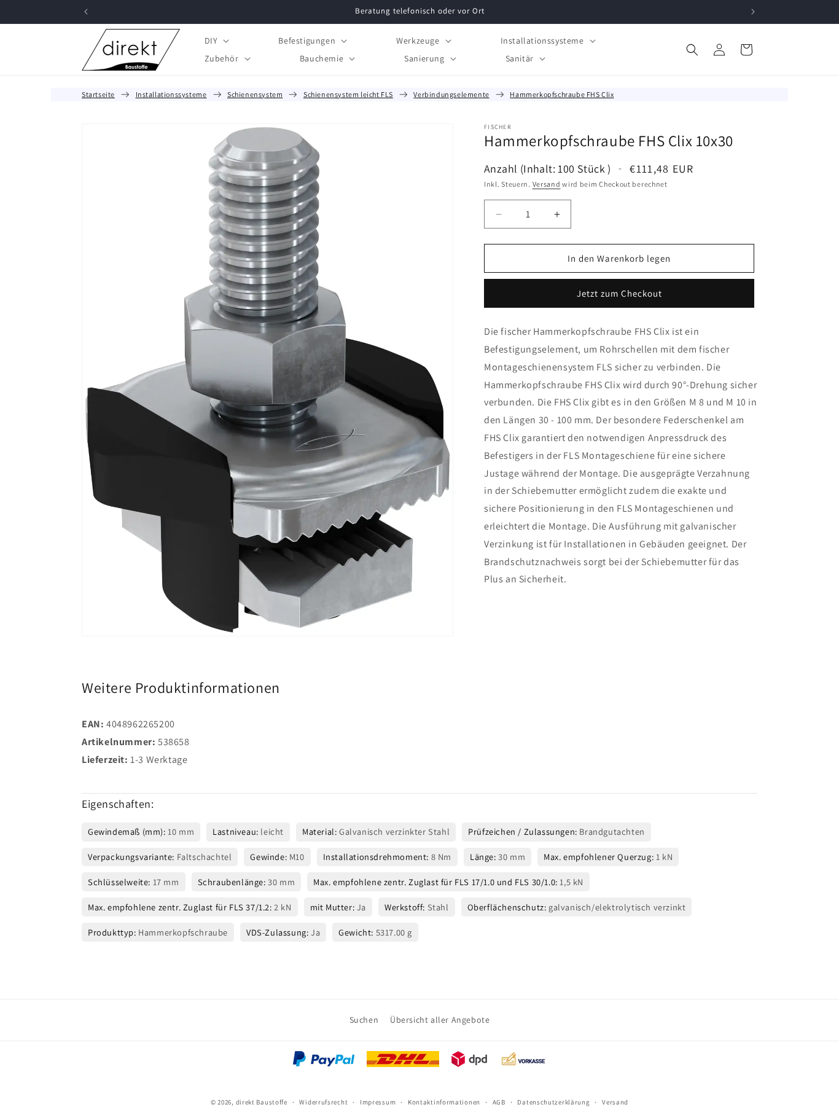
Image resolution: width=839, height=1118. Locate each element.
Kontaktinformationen (444, 1102)
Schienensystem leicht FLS (348, 94)
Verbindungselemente (451, 94)
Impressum (378, 1102)
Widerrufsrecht (323, 1102)
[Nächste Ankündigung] (753, 11)
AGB (499, 1102)
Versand (547, 184)
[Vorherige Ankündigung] (86, 11)
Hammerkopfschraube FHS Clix (562, 94)
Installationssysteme (171, 94)
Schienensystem (255, 94)
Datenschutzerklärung (553, 1102)
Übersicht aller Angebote (440, 1019)
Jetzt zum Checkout (619, 293)
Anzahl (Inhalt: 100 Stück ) (547, 169)
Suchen (364, 1019)
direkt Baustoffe (261, 1102)
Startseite (98, 94)
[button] (216, 40)
